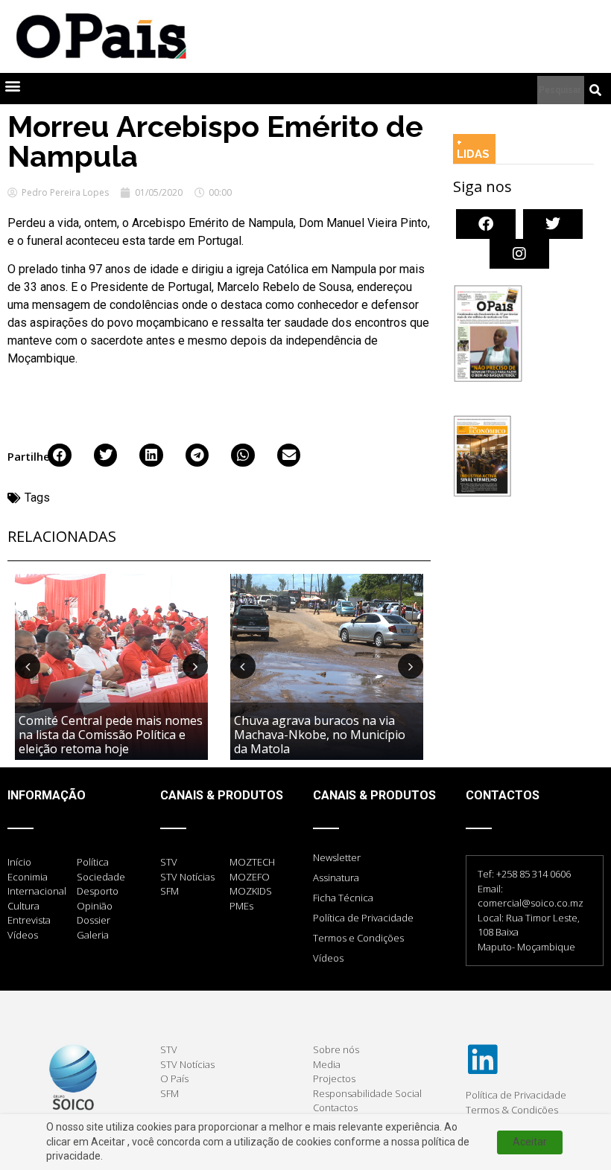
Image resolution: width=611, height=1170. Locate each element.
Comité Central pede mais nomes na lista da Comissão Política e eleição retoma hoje (111, 734)
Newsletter (337, 857)
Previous (27, 666)
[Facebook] (486, 224)
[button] (12, 85)
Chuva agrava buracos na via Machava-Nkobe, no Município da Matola (319, 734)
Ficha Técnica (343, 897)
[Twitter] (553, 224)
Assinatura (336, 877)
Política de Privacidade (363, 917)
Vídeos (328, 958)
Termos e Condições (358, 937)
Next (195, 666)
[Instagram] (519, 254)
